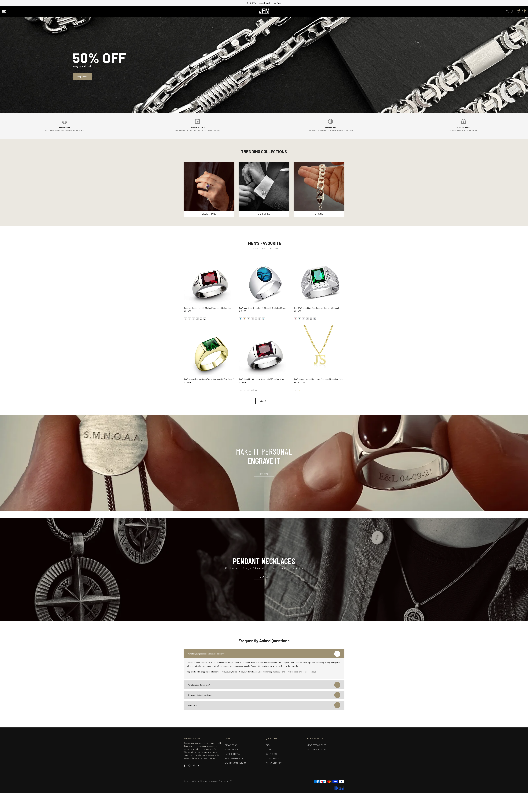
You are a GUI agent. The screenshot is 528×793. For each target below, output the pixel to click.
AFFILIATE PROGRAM (274, 763)
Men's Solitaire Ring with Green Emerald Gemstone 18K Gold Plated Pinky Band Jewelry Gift (217, 379)
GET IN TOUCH (271, 754)
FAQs (268, 745)
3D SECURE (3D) (272, 758)
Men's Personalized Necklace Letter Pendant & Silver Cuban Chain (318, 379)
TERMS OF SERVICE (232, 754)
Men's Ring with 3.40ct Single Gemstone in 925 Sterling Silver (261, 379)
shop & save (82, 76)
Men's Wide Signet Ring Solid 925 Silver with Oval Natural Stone (262, 308)
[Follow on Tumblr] (199, 765)
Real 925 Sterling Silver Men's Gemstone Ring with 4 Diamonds (316, 308)
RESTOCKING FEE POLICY (234, 758)
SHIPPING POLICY (231, 749)
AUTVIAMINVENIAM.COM (316, 749)
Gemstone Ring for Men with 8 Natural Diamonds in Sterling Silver (208, 308)
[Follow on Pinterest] (194, 765)
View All (263, 401)
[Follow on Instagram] (189, 765)
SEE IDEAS (264, 474)
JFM (230, 781)
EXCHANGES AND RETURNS (235, 763)
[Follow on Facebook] (185, 765)
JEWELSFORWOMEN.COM (317, 745)
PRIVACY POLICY (231, 745)
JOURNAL (269, 749)
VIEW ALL (264, 577)
